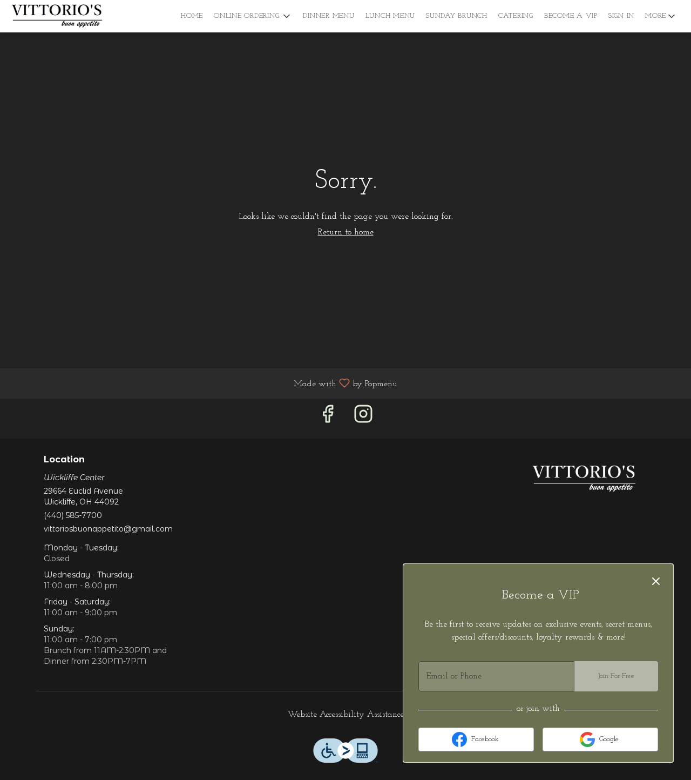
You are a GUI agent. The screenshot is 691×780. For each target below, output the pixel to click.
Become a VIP (571, 15)
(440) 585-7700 (73, 515)
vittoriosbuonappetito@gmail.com (108, 529)
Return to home (346, 232)
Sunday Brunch (456, 15)
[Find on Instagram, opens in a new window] (363, 418)
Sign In (621, 15)
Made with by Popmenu (202, 383)
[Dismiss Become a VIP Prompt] (656, 581)
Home (192, 15)
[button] (252, 16)
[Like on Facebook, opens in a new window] (327, 418)
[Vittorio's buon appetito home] (57, 16)
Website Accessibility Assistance (346, 714)
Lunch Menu (390, 15)
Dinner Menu (328, 15)
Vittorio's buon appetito (584, 479)
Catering (515, 15)
